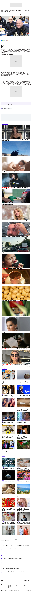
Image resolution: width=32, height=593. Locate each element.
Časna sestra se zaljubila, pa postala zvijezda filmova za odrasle (8, 409)
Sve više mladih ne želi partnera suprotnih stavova (22, 536)
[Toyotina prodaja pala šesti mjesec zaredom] (8, 462)
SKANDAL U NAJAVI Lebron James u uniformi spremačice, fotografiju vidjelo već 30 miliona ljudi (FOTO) (8, 436)
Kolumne (17, 585)
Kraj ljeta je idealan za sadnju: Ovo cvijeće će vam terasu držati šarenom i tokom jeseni (23, 482)
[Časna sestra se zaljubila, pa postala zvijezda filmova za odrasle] (8, 402)
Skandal (5, 108)
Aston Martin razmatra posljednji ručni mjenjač (8, 482)
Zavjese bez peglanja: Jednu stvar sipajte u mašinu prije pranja (7, 536)
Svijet (2, 394)
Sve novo (23, 574)
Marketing (6, 590)
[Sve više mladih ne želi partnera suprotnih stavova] (23, 530)
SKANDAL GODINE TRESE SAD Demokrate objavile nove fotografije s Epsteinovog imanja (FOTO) (8, 396)
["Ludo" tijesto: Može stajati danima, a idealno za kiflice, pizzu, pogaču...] (8, 489)
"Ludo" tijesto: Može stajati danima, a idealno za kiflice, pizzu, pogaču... (8, 495)
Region (2, 584)
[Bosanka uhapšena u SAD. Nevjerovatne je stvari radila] (23, 416)
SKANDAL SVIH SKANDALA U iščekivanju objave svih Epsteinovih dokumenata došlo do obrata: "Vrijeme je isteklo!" (8, 451)
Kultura (9, 587)
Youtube (25, 585)
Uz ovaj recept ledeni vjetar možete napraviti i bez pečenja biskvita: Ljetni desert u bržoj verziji (8, 523)
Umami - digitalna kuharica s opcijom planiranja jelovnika (11, 568)
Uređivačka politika (16, 590)
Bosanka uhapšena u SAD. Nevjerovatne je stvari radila (22, 423)
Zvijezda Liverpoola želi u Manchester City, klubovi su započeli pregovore (13, 555)
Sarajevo (9, 585)
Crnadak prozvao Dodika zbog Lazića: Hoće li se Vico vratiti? (11, 561)
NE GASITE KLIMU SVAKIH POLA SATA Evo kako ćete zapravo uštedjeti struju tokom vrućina (23, 523)
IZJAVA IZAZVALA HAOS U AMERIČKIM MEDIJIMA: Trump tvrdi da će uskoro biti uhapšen (23, 396)
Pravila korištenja (11, 590)
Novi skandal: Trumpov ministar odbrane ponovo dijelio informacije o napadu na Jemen (8, 423)
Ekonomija (9, 584)
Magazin (2, 8)
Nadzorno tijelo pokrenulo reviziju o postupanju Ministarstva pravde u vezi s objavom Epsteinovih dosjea (23, 409)
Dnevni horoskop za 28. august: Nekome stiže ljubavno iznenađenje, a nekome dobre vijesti (23, 509)
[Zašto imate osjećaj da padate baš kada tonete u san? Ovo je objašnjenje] (23, 462)
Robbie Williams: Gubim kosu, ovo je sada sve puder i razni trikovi (12, 558)
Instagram (25, 584)
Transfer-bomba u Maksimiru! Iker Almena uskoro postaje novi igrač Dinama (14, 571)
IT (16, 584)
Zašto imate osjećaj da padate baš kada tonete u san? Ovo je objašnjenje (23, 469)
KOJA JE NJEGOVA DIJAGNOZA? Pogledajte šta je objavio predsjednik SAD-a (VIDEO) (15, 565)
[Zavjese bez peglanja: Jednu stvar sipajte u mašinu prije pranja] (8, 530)
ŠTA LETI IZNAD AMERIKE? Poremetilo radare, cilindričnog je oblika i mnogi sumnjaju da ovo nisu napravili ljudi (23, 381)
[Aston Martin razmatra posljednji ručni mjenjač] (8, 475)
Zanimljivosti (9, 108)
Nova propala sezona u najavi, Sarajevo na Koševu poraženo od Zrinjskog (13, 548)
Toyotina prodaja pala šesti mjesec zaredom (8, 469)
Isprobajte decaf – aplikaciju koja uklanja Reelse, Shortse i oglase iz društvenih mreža (15, 542)
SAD (2, 108)
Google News (17, 106)
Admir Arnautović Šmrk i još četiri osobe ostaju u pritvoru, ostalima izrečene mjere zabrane (16, 545)
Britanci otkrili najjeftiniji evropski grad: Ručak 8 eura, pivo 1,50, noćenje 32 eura (23, 496)
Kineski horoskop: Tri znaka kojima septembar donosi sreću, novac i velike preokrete (8, 509)
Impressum (2, 590)
